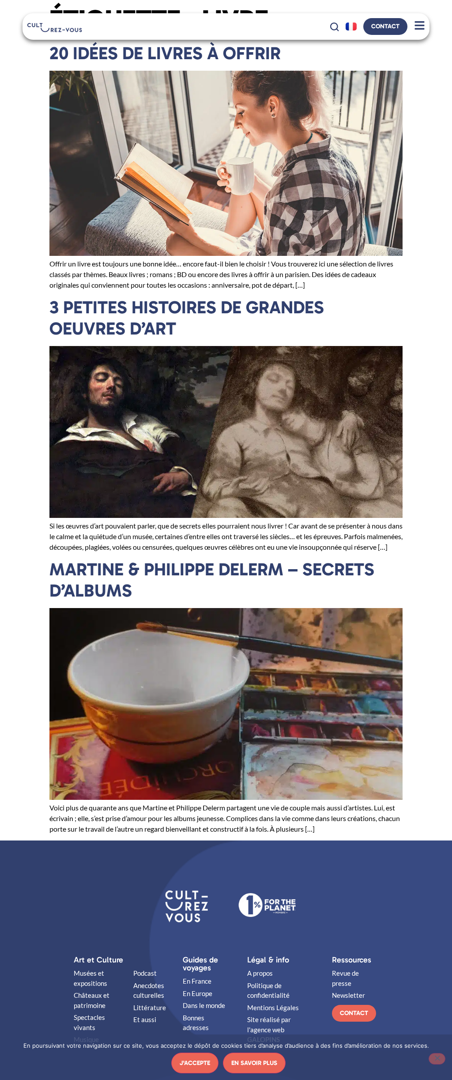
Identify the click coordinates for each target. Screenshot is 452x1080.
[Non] (437, 1059)
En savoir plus (254, 1063)
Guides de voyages (200, 964)
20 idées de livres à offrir (165, 53)
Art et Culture (98, 960)
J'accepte (195, 1063)
